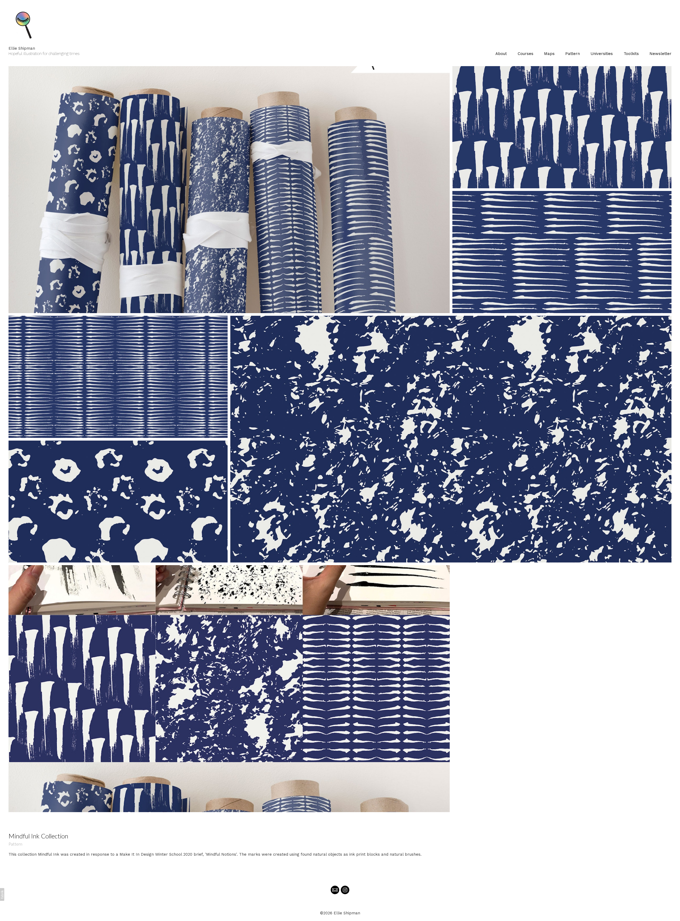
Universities (601, 53)
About (501, 53)
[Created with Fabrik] (2, 894)
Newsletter (660, 53)
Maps (549, 53)
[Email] (335, 890)
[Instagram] (345, 890)
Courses (525, 53)
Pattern (572, 53)
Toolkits (631, 53)
